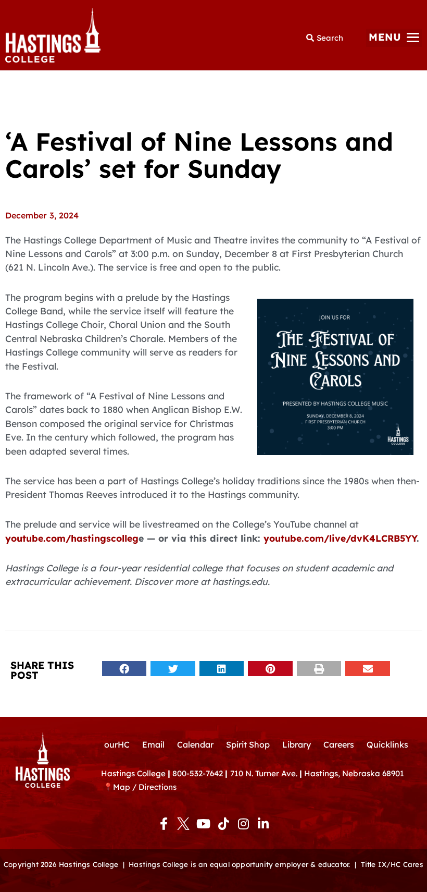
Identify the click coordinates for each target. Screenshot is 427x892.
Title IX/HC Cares (392, 864)
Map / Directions (145, 787)
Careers (338, 744)
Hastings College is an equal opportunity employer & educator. (239, 864)
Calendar (195, 744)
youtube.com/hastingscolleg (72, 538)
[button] (394, 38)
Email (153, 744)
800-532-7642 (197, 773)
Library (296, 744)
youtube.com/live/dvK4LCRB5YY (340, 538)
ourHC (117, 744)
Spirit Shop (248, 744)
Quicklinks (387, 744)
